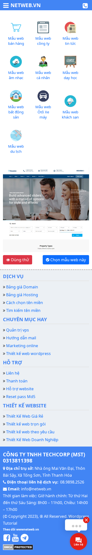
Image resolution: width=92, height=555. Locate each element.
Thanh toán (16, 381)
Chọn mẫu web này (67, 259)
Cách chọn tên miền (24, 302)
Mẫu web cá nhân (43, 75)
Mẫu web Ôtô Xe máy (43, 111)
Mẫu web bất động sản (16, 111)
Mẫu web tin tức (70, 41)
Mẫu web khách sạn (70, 114)
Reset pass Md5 (20, 396)
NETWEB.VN (26, 5)
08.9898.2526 (72, 482)
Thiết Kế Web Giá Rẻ (24, 416)
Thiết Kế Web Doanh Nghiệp (32, 439)
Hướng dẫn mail (21, 338)
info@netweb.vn (36, 489)
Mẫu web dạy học (70, 75)
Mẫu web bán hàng (16, 41)
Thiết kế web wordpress (28, 353)
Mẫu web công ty (43, 41)
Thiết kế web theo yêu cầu (30, 432)
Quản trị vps (17, 330)
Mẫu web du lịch (16, 149)
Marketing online (22, 345)
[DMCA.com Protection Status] (18, 546)
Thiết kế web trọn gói (26, 424)
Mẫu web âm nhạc (16, 75)
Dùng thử (19, 259)
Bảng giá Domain (22, 287)
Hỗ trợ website (20, 388)
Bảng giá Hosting (22, 294)
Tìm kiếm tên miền (23, 310)
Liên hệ (12, 373)
